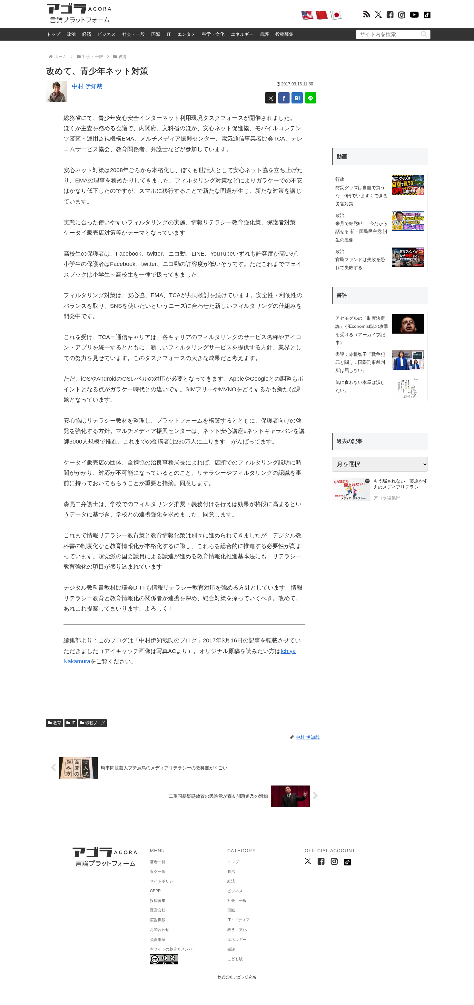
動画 (342, 156)
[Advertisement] (206, 14)
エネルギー (242, 34)
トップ (53, 34)
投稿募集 (284, 34)
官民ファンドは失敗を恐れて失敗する (360, 263)
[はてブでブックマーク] (297, 97)
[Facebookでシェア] (284, 97)
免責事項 (157, 939)
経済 (86, 34)
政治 (71, 34)
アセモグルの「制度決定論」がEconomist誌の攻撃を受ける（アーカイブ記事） (361, 330)
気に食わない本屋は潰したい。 (360, 386)
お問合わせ (159, 929)
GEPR (155, 891)
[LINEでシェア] (310, 97)
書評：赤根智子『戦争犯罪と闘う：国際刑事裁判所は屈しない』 (360, 362)
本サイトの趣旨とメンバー (173, 949)
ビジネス (107, 34)
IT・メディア (238, 920)
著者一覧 (157, 862)
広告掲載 (157, 920)
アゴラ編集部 (386, 497)
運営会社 (157, 910)
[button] (424, 34)
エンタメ (186, 34)
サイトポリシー (163, 881)
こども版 (235, 959)
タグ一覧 (157, 871)
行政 (339, 179)
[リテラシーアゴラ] (351, 490)
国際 (155, 34)
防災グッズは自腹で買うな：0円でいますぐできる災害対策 (361, 195)
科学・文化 (213, 34)
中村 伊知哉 (87, 86)
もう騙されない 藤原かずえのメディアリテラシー (400, 484)
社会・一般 (133, 34)
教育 (57, 723)
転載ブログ (95, 723)
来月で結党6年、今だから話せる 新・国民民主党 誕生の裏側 (361, 231)
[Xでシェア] (270, 97)
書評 (264, 34)
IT (169, 34)
